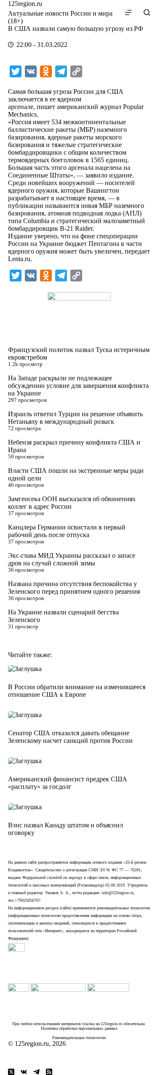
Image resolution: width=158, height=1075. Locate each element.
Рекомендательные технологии (79, 1037)
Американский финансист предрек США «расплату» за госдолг (67, 782)
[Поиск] (147, 12)
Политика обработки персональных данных (79, 1028)
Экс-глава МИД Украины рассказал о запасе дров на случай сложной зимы (71, 559)
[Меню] (130, 12)
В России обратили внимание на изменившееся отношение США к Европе (76, 690)
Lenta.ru (19, 258)
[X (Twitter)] (11, 1072)
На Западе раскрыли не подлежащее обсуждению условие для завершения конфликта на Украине (78, 385)
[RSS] (49, 1072)
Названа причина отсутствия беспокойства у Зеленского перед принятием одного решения (74, 587)
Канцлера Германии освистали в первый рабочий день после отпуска (67, 531)
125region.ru (25, 3)
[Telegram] (36, 1072)
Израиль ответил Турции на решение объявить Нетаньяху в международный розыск (75, 417)
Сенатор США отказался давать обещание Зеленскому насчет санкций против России (70, 736)
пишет (46, 106)
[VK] (24, 1072)
